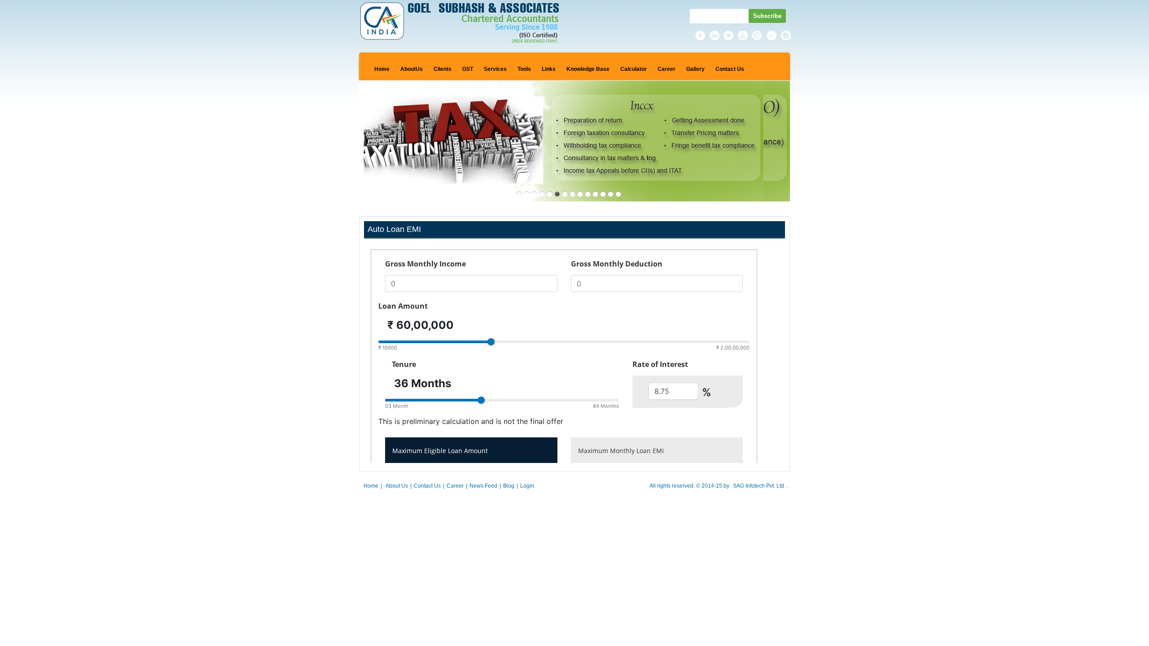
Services (495, 69)
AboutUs (411, 69)
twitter (729, 35)
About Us (397, 486)
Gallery (695, 69)
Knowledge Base (588, 69)
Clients (443, 69)
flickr (772, 35)
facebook (700, 35)
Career (666, 69)
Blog (508, 486)
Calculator (633, 69)
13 (611, 194)
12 (603, 194)
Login (527, 486)
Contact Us (729, 69)
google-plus (757, 35)
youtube (743, 35)
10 (588, 194)
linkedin (714, 35)
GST (467, 69)
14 (618, 194)
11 (595, 194)
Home (382, 69)
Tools (524, 69)
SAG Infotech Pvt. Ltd (758, 486)
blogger (786, 35)
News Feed (483, 486)
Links (549, 69)
